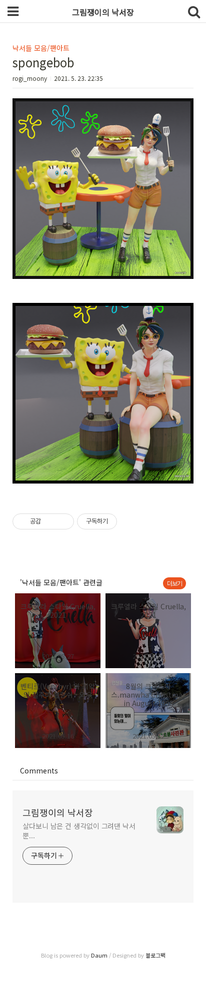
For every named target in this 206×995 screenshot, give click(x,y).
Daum (99, 955)
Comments (39, 770)
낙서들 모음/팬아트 (41, 48)
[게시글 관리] (62, 521)
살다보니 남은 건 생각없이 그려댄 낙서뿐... (79, 830)
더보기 (174, 583)
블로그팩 (156, 955)
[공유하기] (50, 521)
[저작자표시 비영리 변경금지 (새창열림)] (130, 521)
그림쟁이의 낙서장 (57, 812)
